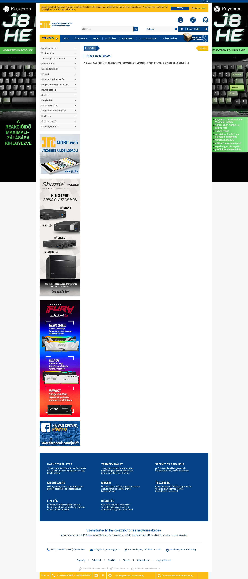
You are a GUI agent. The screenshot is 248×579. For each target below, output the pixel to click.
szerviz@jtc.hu (113, 549)
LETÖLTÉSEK (110, 38)
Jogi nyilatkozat (163, 560)
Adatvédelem (143, 560)
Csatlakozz (90, 535)
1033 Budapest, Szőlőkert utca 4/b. (145, 549)
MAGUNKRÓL (128, 38)
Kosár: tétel (193, 29)
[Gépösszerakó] (180, 20)
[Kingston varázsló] (205, 20)
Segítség (81, 560)
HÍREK (66, 38)
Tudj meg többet (199, 8)
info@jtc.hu (99, 549)
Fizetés (126, 560)
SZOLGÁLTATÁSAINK (148, 38)
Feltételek (96, 560)
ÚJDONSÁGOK (81, 38)
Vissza (203, 48)
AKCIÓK (96, 38)
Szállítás (112, 560)
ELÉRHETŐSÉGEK (170, 38)
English (205, 1)
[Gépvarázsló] (193, 20)
